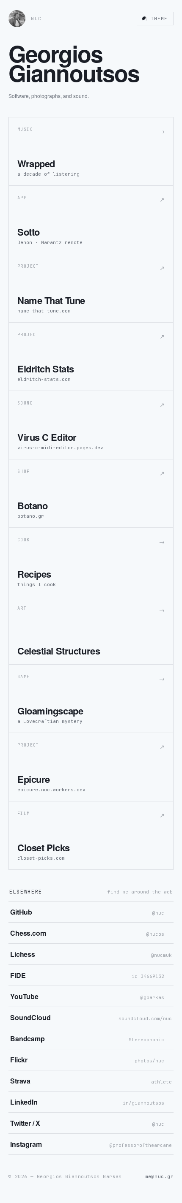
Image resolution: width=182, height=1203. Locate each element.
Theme (159, 19)
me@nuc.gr (159, 1176)
